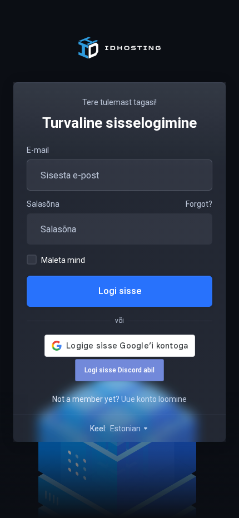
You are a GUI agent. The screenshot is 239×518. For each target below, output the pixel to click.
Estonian (126, 428)
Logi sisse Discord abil (119, 370)
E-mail (38, 150)
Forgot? (199, 204)
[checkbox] (32, 260)
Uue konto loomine (154, 399)
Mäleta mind (63, 260)
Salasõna (43, 204)
